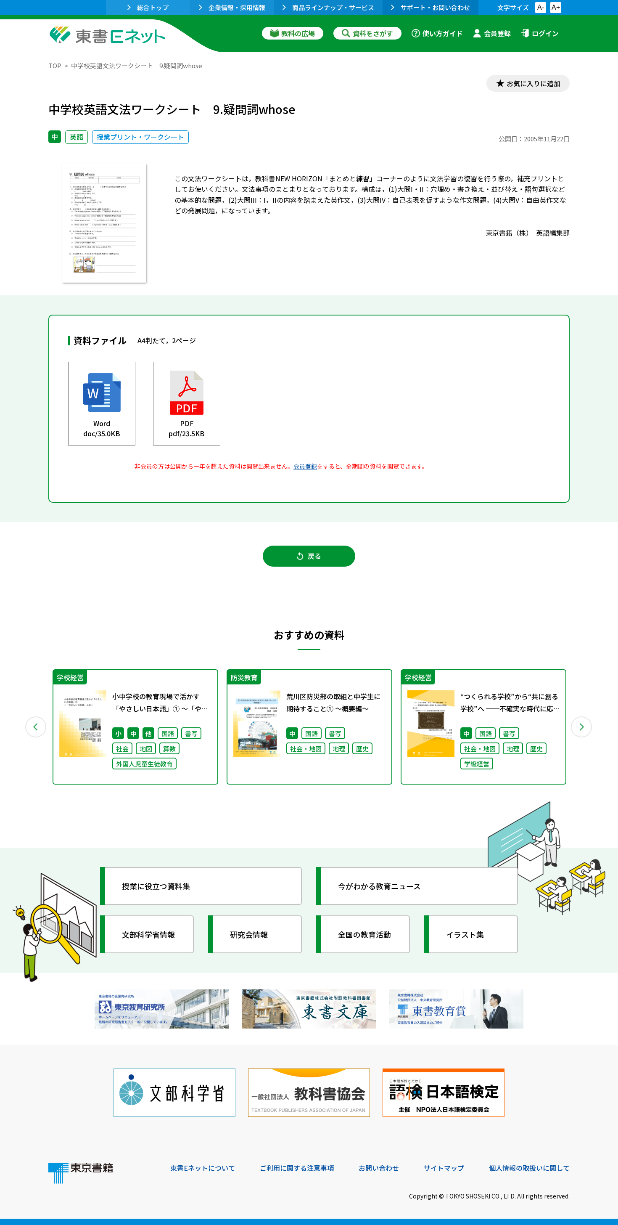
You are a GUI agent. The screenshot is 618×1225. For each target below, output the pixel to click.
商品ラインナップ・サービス (333, 7)
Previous (36, 727)
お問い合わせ (379, 1168)
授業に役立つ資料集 (156, 885)
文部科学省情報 (148, 934)
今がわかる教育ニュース (379, 885)
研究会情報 (249, 934)
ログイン (545, 33)
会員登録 (497, 33)
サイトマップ (444, 1168)
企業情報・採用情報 (237, 7)
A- (540, 7)
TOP (54, 65)
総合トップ (153, 7)
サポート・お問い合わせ (435, 7)
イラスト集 (465, 934)
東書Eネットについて (202, 1168)
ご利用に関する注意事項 (297, 1168)
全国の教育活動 (364, 934)
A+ (556, 7)
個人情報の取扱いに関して (529, 1168)
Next (582, 727)
